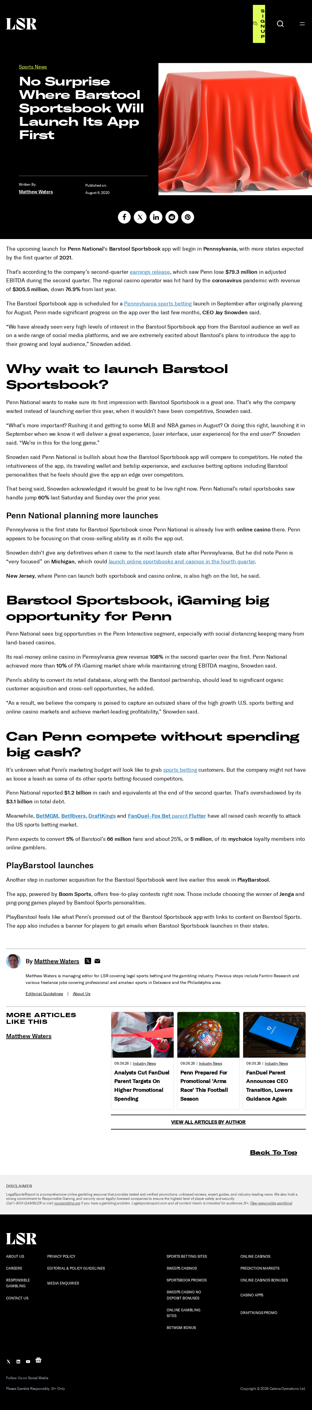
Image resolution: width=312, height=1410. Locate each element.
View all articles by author (208, 1122)
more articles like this (41, 1018)
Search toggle (280, 23)
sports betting (180, 770)
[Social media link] (124, 217)
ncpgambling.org (67, 1203)
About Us (81, 993)
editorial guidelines (44, 993)
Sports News (33, 67)
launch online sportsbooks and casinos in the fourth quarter (182, 561)
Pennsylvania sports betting (158, 303)
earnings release (150, 272)
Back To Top (273, 1152)
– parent (167, 816)
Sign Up (263, 23)
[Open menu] (302, 23)
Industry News (144, 1063)
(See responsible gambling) (271, 1203)
